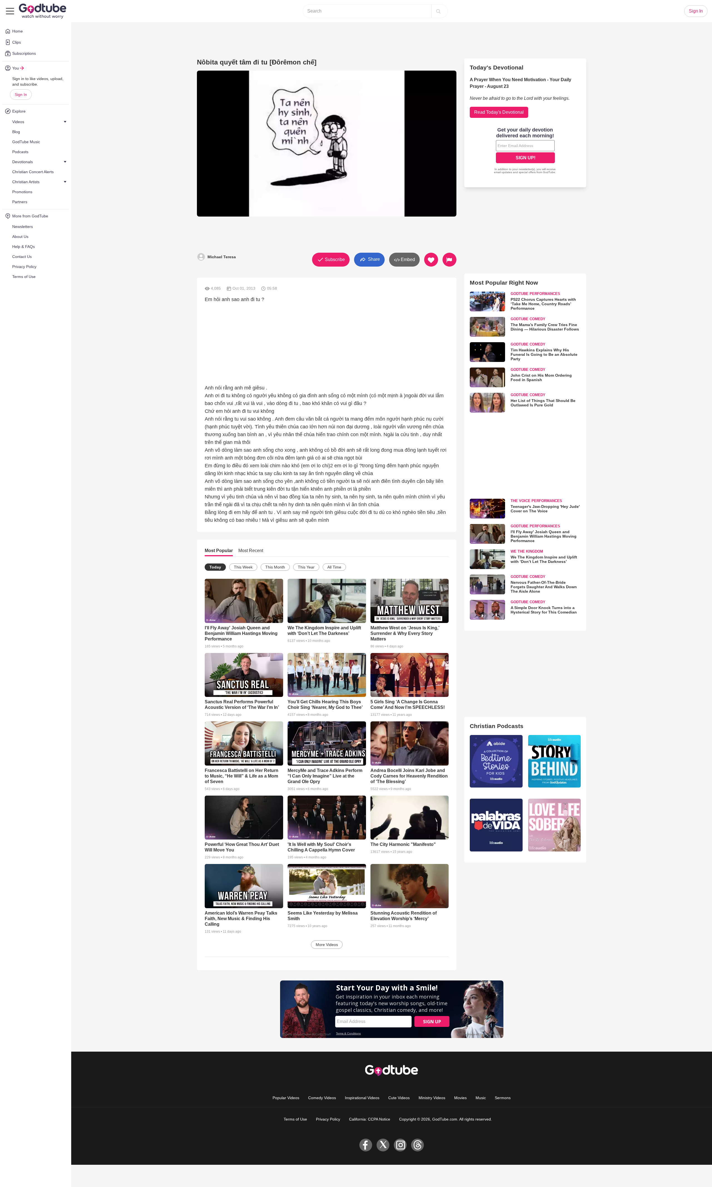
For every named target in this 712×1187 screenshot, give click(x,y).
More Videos (327, 944)
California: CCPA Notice (369, 1119)
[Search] (438, 11)
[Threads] (417, 1145)
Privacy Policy (328, 1119)
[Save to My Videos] (431, 260)
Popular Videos (286, 1098)
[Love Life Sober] (554, 825)
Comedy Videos (322, 1098)
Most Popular (219, 550)
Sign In (21, 94)
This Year (306, 567)
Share (373, 259)
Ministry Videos (432, 1098)
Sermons (503, 1098)
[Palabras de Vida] (496, 825)
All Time (334, 567)
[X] (383, 1145)
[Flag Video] (449, 260)
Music (481, 1098)
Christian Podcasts (496, 726)
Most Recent (250, 550)
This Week (243, 567)
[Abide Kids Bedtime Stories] (496, 761)
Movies (460, 1098)
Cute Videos (399, 1098)
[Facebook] (365, 1145)
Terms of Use (295, 1119)
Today (215, 567)
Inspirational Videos (362, 1098)
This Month (275, 567)
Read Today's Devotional (499, 112)
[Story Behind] (554, 761)
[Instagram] (400, 1145)
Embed (407, 259)
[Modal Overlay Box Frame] (525, 151)
